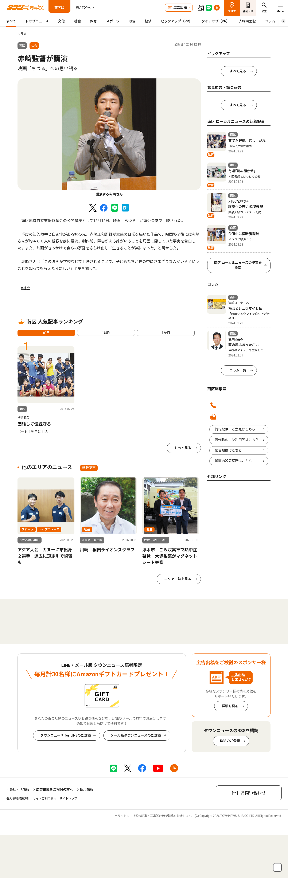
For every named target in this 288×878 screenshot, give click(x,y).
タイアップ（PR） (216, 21)
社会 (77, 21)
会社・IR (248, 11)
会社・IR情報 (19, 790)
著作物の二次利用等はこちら (237, 440)
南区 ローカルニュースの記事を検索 (238, 265)
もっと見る (182, 448)
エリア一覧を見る (177, 579)
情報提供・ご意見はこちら (235, 429)
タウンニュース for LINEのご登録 (65, 735)
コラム (270, 21)
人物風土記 (247, 21)
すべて (11, 21)
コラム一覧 (237, 370)
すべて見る (238, 71)
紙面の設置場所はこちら (233, 461)
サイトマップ (68, 798)
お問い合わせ (253, 792)
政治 (132, 21)
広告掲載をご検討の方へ (54, 790)
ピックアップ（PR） (176, 21)
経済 (148, 21)
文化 (61, 21)
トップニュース (37, 21)
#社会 (25, 288)
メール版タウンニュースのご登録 (135, 735)
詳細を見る (230, 706)
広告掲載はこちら (228, 450)
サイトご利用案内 (45, 798)
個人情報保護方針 (18, 798)
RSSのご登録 (230, 741)
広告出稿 (180, 7)
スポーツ (113, 21)
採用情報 (86, 790)
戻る (24, 33)
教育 (93, 21)
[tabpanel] (109, 137)
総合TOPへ (83, 7)
